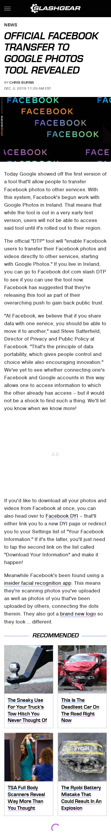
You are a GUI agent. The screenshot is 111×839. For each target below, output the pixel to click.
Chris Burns (21, 82)
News (10, 25)
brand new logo (78, 613)
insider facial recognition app (37, 583)
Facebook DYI (62, 516)
